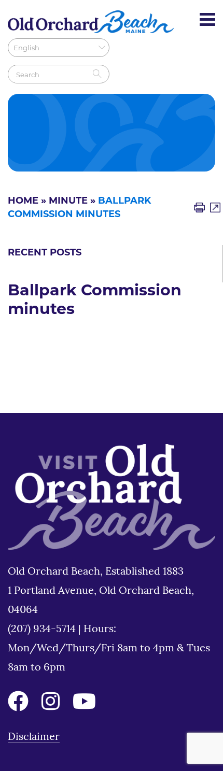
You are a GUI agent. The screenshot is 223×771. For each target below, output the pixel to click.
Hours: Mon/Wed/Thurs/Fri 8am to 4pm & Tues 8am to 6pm (109, 648)
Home (23, 201)
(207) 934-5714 (43, 629)
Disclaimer (34, 737)
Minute (68, 201)
